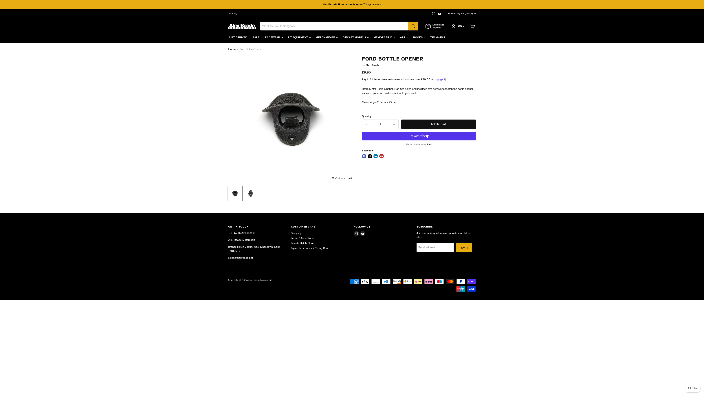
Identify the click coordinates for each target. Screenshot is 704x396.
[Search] (413, 26)
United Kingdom (460, 13)
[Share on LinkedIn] (375, 156)
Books (418, 37)
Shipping (232, 13)
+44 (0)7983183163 (243, 233)
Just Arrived (237, 37)
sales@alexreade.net (240, 257)
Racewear (273, 37)
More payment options (419, 144)
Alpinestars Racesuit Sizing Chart (310, 248)
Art (403, 37)
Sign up (464, 247)
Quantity (366, 116)
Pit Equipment (298, 37)
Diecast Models (355, 37)
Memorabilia (383, 37)
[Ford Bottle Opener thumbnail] (235, 193)
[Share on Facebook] (364, 156)
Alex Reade (372, 65)
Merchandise (326, 37)
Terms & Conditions (302, 237)
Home (232, 49)
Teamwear (437, 37)
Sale (256, 37)
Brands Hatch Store (302, 243)
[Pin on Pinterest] (381, 156)
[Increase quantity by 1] (394, 124)
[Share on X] (370, 156)
